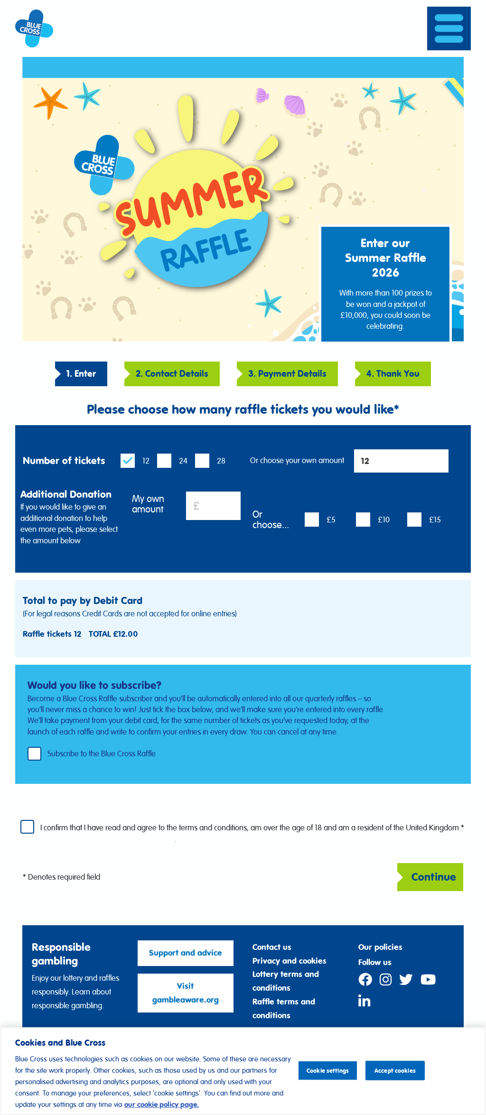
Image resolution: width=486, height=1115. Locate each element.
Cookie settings (328, 1070)
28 (221, 460)
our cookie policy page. (161, 1104)
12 (146, 460)
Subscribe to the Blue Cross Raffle (101, 753)
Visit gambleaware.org (185, 992)
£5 (331, 519)
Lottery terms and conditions (285, 981)
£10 (384, 519)
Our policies (380, 947)
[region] (243, 1071)
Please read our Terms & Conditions (107, 839)
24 (183, 460)
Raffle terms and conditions (283, 1008)
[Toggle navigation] (449, 28)
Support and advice (185, 952)
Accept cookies (395, 1070)
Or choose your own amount (297, 460)
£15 (435, 519)
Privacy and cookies (289, 961)
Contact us (271, 947)
